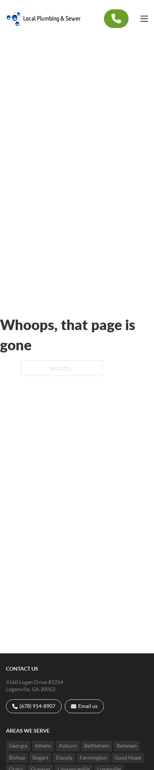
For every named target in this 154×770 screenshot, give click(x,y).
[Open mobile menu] (144, 19)
